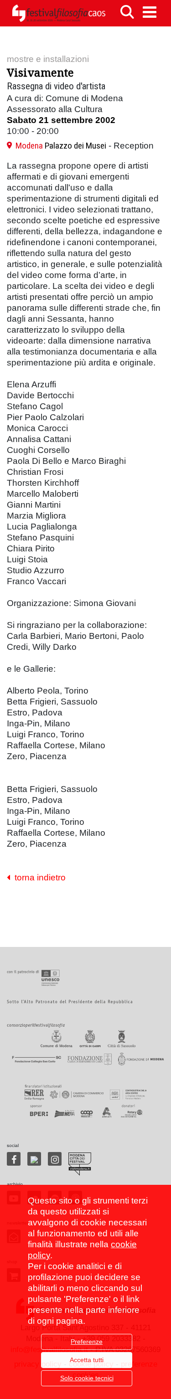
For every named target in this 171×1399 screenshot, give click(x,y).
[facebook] (14, 1159)
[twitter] (34, 1159)
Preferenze (87, 1341)
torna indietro (38, 877)
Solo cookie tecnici (87, 1378)
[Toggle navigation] (149, 12)
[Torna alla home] (58, 13)
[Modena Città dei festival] (79, 1164)
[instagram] (55, 1159)
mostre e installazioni (48, 59)
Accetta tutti (87, 1359)
